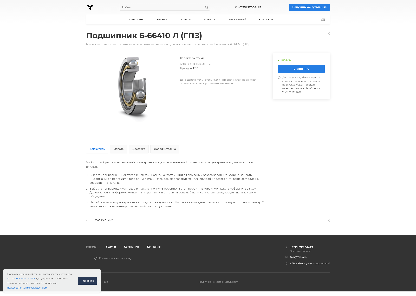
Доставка (138, 149)
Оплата (119, 149)
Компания (131, 246)
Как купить (97, 149)
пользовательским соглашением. (27, 287)
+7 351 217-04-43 (249, 7)
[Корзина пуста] (323, 19)
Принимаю (87, 280)
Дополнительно (165, 149)
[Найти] (207, 7)
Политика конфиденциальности (219, 281)
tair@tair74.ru (298, 257)
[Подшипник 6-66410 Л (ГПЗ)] (133, 89)
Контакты (154, 246)
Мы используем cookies (21, 278)
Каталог (92, 246)
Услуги (111, 246)
